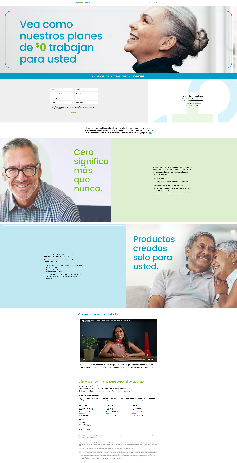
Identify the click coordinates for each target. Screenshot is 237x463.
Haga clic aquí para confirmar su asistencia (130, 401)
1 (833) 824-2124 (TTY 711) (155, 3)
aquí (150, 133)
